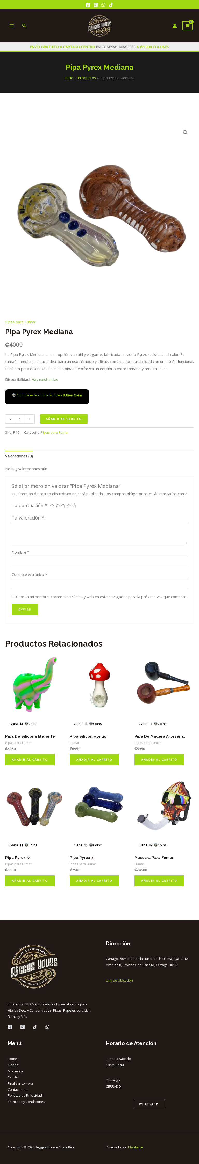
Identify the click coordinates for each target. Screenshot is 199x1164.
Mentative (135, 1147)
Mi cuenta (15, 1071)
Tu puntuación (29, 505)
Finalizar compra (20, 1083)
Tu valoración (28, 518)
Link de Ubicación (119, 980)
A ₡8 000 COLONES (152, 46)
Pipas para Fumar (20, 321)
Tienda (13, 1065)
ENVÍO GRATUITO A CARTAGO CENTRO (63, 46)
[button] (185, 132)
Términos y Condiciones (26, 1101)
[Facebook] (88, 5)
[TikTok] (111, 5)
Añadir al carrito (64, 419)
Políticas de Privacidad (25, 1095)
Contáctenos (17, 1089)
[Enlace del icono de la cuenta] (174, 26)
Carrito (13, 1077)
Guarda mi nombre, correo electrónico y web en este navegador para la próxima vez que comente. (101, 596)
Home (12, 1058)
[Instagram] (95, 5)
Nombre (20, 552)
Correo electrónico (29, 574)
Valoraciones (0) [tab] (19, 455)
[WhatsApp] (103, 5)
